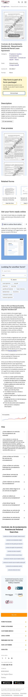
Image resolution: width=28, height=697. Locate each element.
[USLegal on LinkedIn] (8, 658)
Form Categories (7, 626)
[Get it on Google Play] (18, 682)
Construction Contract (7, 294)
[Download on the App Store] (6, 682)
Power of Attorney (21, 289)
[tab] (12, 224)
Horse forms (16, 291)
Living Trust (5, 286)
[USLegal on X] (2, 658)
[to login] (22, 2)
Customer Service (7, 631)
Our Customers (6, 645)
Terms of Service (15, 693)
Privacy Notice (23, 693)
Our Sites (4, 649)
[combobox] (14, 271)
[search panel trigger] (19, 2)
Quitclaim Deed (6, 291)
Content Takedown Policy (6, 695)
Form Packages (6, 622)
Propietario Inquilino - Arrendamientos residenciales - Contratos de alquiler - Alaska (17, 56)
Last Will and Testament (8, 289)
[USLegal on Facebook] (5, 658)
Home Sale (13, 286)
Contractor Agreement (8, 297)
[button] (25, 2)
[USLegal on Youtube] (12, 658)
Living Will (16, 283)
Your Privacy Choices (5, 693)
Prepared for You (7, 640)
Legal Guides (5, 636)
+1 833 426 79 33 (6, 665)
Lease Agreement (6, 283)
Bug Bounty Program (18, 695)
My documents (12, 350)
